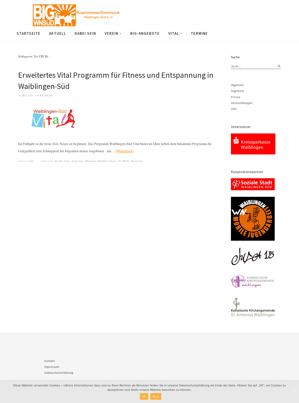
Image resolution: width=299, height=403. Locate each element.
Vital (173, 33)
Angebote (237, 91)
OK (144, 396)
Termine (199, 33)
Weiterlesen (124, 151)
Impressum (51, 367)
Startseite (28, 33)
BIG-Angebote (145, 33)
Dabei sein (85, 33)
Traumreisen (137, 161)
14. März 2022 (25, 95)
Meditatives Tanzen (107, 161)
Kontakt (49, 361)
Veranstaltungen (241, 103)
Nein (156, 396)
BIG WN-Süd (46, 95)
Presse (235, 97)
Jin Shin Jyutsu (62, 161)
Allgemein (237, 85)
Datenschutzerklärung (58, 373)
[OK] (293, 391)
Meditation (90, 161)
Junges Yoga (77, 161)
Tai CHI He (123, 161)
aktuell (57, 33)
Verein (111, 33)
